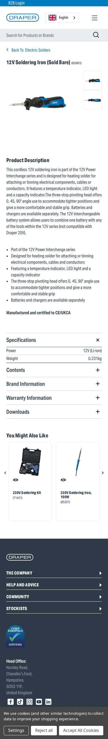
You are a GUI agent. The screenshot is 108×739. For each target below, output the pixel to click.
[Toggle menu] (94, 18)
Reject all (44, 730)
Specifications (21, 339)
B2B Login (16, 3)
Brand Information (25, 383)
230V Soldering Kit (27, 493)
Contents (15, 369)
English (63, 17)
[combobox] (62, 18)
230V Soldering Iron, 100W (76, 495)
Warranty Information (29, 397)
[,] (30, 461)
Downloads (17, 411)
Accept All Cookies (81, 730)
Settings (16, 730)
